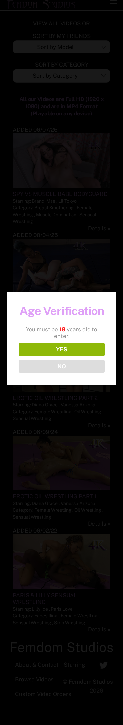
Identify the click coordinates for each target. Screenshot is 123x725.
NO (61, 366)
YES (61, 349)
